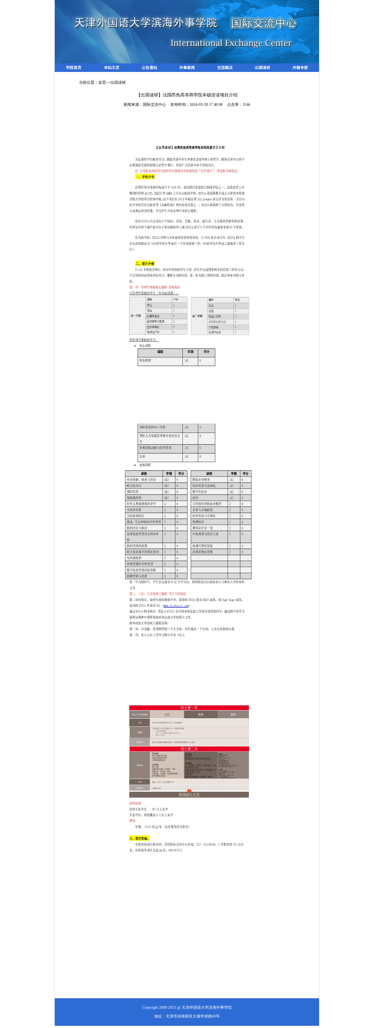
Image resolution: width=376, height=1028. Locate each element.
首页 (102, 82)
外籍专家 (300, 68)
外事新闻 (187, 68)
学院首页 (73, 68)
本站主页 (111, 68)
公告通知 (149, 68)
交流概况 (225, 68)
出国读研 (262, 68)
